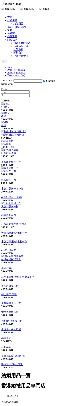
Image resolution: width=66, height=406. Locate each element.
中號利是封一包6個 (11, 197)
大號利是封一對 (9, 206)
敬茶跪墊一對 (8, 171)
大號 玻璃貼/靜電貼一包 (14, 232)
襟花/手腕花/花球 (16, 26)
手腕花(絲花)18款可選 (13, 355)
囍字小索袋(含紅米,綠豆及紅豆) (18, 277)
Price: (4, 89)
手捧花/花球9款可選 (12, 364)
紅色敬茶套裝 (8, 153)
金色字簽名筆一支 (11, 303)
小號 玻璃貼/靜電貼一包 (14, 241)
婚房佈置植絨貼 (9, 312)
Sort (4, 61)
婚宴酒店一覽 (21, 46)
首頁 (9, 17)
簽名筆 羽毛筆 (9, 294)
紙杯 (3, 116)
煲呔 (9, 30)
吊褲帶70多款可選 (11, 329)
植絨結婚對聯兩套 (11, 259)
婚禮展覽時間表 (22, 43)
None (10, 67)
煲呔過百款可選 (9, 285)
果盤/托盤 (6, 268)
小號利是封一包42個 (12, 188)
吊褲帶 (11, 33)
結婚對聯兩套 (8, 250)
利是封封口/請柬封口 (12, 134)
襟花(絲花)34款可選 (11, 320)
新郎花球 (6, 347)
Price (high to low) (16, 72)
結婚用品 (12, 20)
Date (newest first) (16, 75)
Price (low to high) (16, 69)
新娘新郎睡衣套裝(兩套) (14, 224)
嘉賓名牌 (6, 338)
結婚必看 (18, 49)
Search (5, 101)
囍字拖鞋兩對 (8, 215)
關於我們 (12, 39)
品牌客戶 (12, 36)
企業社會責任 (21, 55)
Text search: (7, 80)
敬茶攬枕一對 (8, 180)
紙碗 (3, 125)
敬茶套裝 (6, 144)
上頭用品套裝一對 (11, 162)
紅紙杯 (5, 107)
